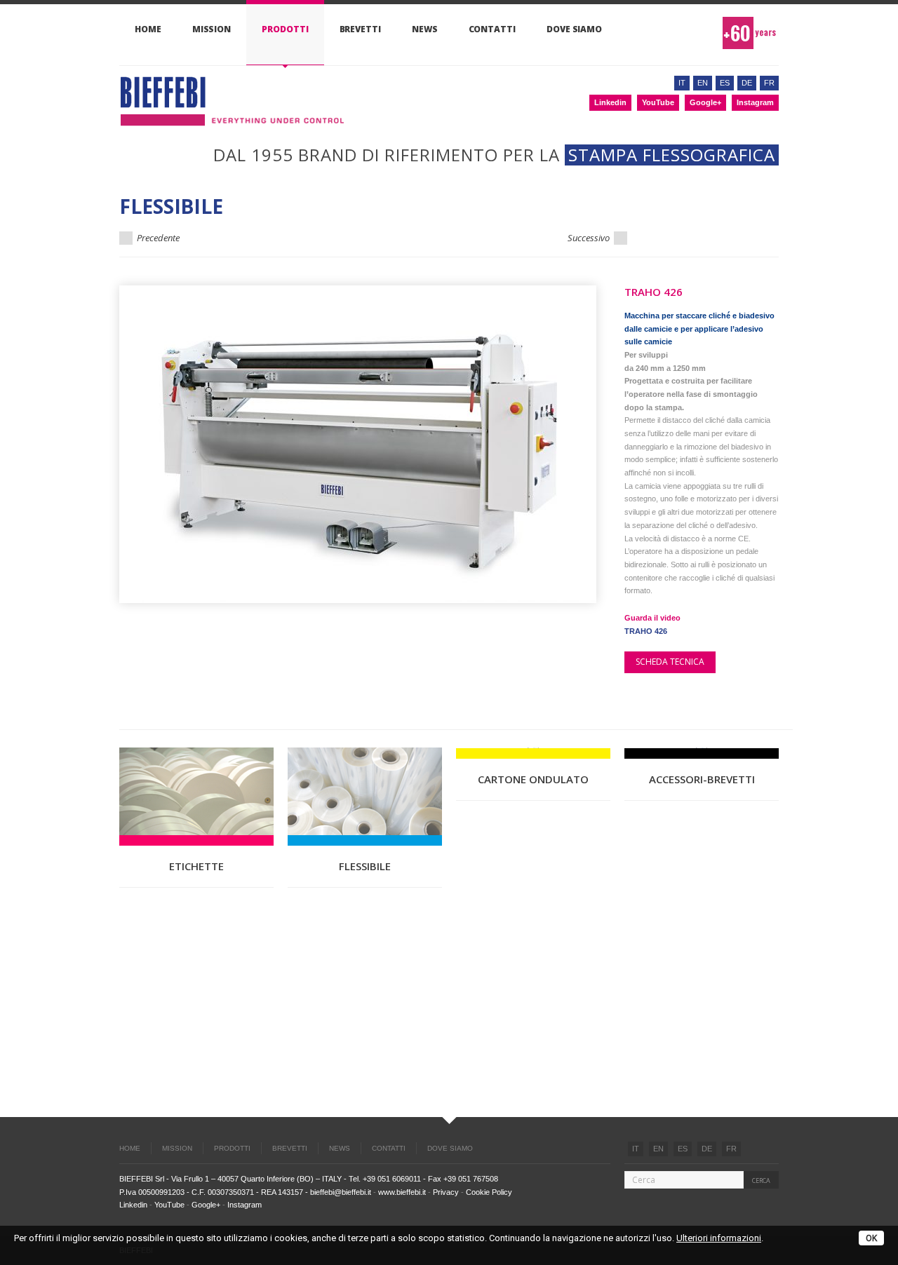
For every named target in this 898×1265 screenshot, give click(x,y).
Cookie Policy (489, 1192)
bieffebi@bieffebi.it (340, 1192)
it (681, 83)
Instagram (755, 102)
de (747, 83)
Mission (211, 29)
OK (871, 1238)
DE (707, 1148)
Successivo (590, 237)
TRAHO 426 (645, 631)
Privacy (446, 1192)
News (425, 29)
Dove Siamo (574, 29)
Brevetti (360, 29)
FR (731, 1148)
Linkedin (610, 102)
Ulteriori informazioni (718, 1238)
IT (635, 1148)
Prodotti (285, 29)
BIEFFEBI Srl (141, 1179)
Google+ (705, 102)
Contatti (492, 29)
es (725, 83)
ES (683, 1148)
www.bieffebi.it (402, 1192)
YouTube (658, 102)
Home (148, 29)
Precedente (157, 237)
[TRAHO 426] (357, 444)
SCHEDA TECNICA (670, 662)
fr (769, 83)
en (702, 83)
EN (658, 1148)
